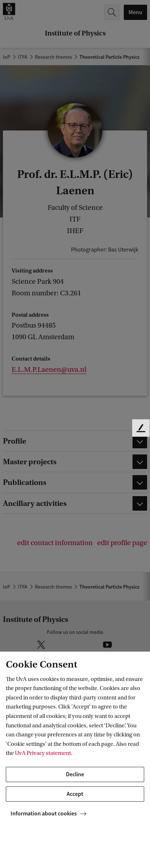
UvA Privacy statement (43, 753)
